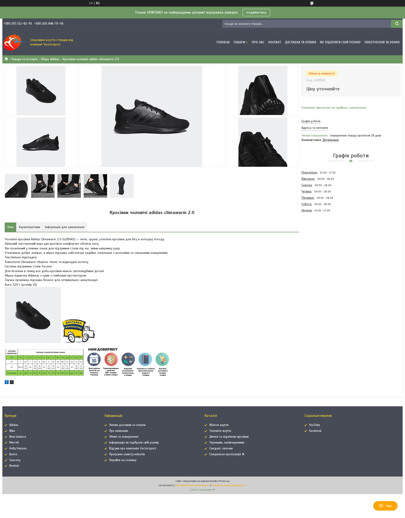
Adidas (13, 425)
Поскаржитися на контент (192, 485)
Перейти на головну (122, 460)
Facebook (315, 431)
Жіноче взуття (219, 425)
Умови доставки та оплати (127, 425)
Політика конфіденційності (229, 485)
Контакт (274, 42)
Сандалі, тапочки (221, 448)
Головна (223, 42)
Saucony (14, 460)
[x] (12, 383)
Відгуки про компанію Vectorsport (132, 448)
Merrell (14, 442)
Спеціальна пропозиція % (226, 454)
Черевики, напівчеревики (226, 442)
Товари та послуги (24, 59)
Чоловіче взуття (220, 431)
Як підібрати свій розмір (340, 42)
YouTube (314, 425)
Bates (13, 454)
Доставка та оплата (300, 42)
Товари (239, 42)
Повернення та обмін (382, 42)
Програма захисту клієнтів (127, 454)
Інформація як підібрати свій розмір (134, 442)
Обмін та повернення (123, 437)
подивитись (256, 12)
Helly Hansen (18, 448)
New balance (17, 437)
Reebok (14, 466)
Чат (389, 506)
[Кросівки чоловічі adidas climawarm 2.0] (318, 239)
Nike (12, 431)
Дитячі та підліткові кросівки (229, 437)
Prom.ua (224, 481)
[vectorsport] (15, 42)
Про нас (258, 42)
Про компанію (118, 431)
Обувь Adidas (50, 59)
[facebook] (7, 383)
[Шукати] (397, 24)
